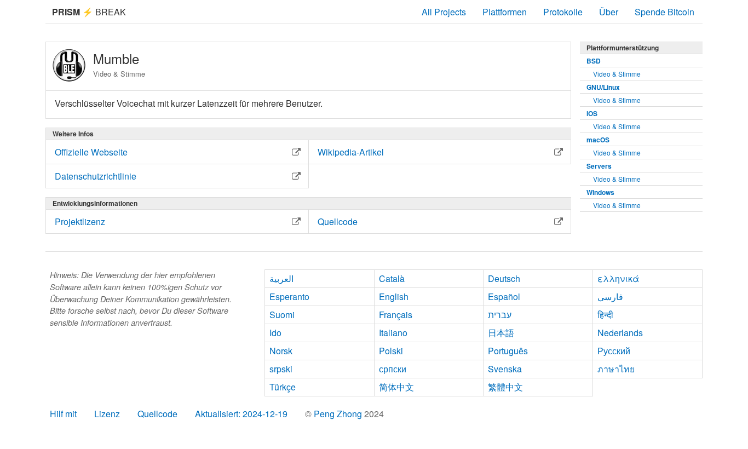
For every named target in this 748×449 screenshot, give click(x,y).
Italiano (393, 332)
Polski (391, 350)
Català (392, 278)
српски (392, 368)
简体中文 (396, 387)
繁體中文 (505, 387)
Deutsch (504, 278)
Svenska (505, 368)
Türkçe (282, 387)
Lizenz (107, 413)
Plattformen (504, 11)
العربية (281, 278)
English (393, 296)
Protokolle (563, 11)
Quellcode (157, 413)
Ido (275, 332)
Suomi (282, 314)
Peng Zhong (339, 413)
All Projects (444, 11)
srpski (280, 368)
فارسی (610, 296)
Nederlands (620, 332)
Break (89, 11)
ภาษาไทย (616, 368)
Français (395, 314)
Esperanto (289, 296)
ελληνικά (618, 278)
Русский (613, 350)
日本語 (501, 332)
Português (508, 350)
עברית (499, 314)
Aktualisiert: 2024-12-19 (241, 413)
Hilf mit (63, 413)
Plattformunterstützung (622, 48)
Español (504, 296)
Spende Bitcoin (664, 11)
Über (608, 11)
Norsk (280, 350)
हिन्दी (605, 314)
